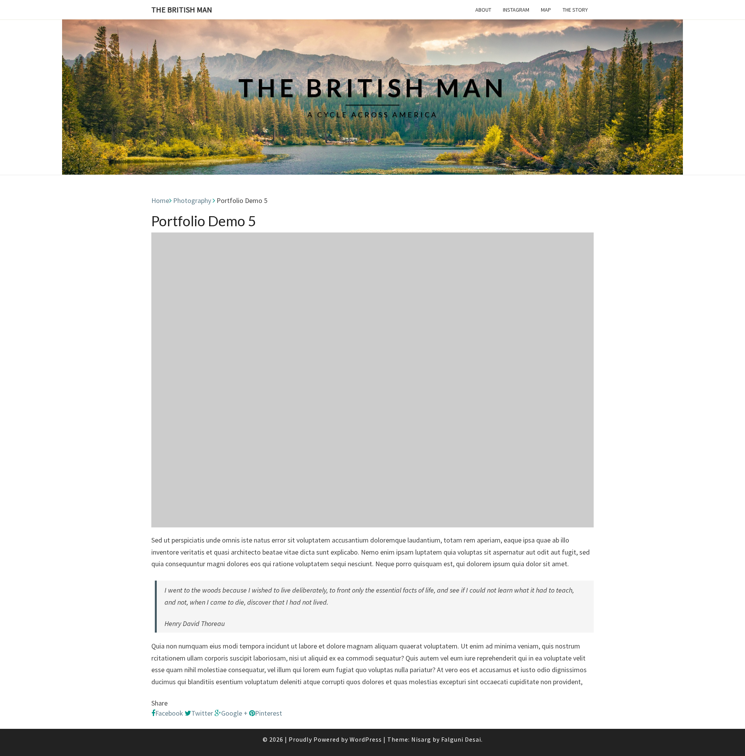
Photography (192, 200)
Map (546, 9)
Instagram (516, 9)
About (483, 9)
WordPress (366, 739)
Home (160, 200)
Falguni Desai (461, 739)
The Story (575, 9)
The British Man (181, 9)
